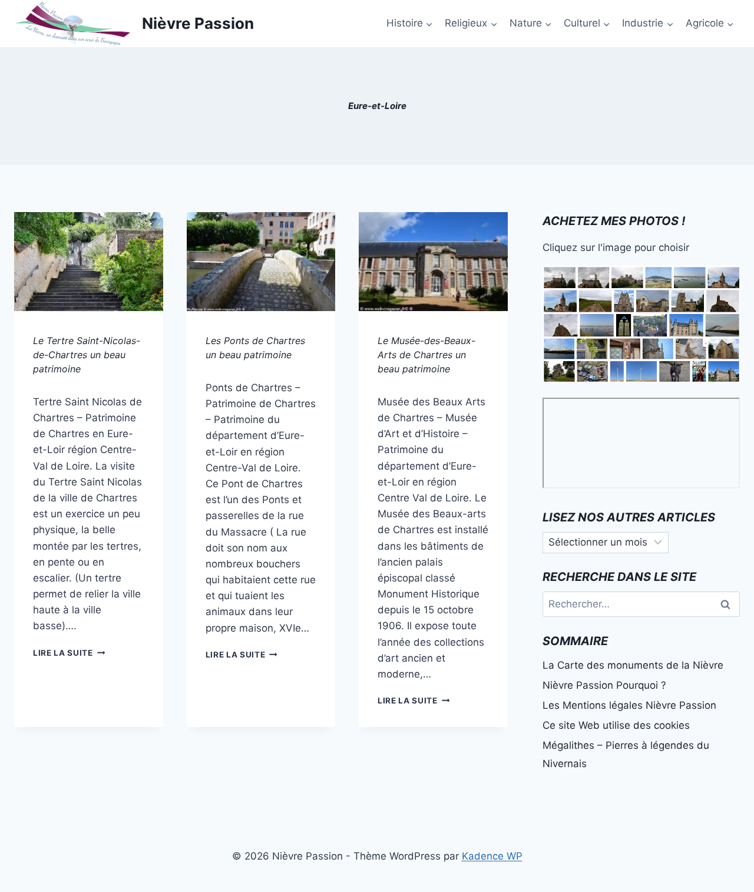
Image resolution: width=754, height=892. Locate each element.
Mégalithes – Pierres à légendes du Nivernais (626, 754)
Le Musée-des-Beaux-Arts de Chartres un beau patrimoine (426, 355)
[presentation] (88, 261)
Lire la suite (69, 653)
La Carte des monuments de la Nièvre (633, 665)
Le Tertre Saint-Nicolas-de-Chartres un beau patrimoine (86, 355)
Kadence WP (492, 856)
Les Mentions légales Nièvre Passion (629, 705)
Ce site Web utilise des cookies (616, 725)
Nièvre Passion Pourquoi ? (604, 685)
